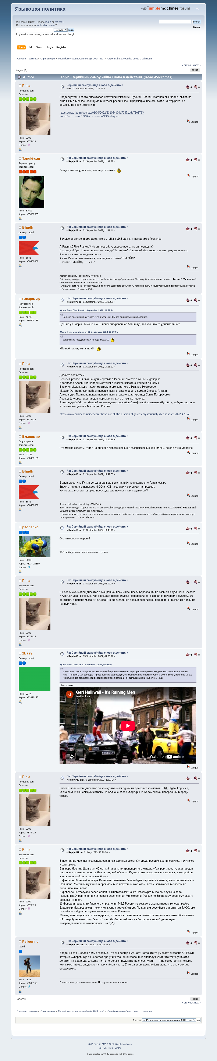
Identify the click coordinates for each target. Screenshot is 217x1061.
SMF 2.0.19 (94, 1044)
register (59, 22)
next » (197, 65)
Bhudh (27, 227)
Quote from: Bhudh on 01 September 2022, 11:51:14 (86, 310)
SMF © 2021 (108, 1044)
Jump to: (137, 1020)
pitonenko (30, 527)
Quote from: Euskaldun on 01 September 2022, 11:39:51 (89, 332)
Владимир (31, 299)
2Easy (27, 653)
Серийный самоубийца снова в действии (95, 85)
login (48, 22)
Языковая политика (40, 9)
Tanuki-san (31, 158)
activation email (46, 25)
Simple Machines (123, 1044)
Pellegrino (30, 941)
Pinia (26, 85)
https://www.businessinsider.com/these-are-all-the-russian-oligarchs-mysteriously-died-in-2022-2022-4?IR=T (125, 414)
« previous (188, 65)
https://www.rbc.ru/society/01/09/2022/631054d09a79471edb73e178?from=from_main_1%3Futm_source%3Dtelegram (102, 114)
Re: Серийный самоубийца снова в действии (97, 157)
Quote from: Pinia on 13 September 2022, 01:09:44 (86, 664)
